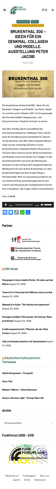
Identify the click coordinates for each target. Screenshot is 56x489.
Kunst (35, 21)
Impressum (40, 479)
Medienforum (12, 475)
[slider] (48, 204)
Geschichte (23, 21)
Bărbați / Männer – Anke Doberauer (19, 389)
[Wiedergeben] (5, 204)
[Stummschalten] (42, 204)
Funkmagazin (29, 475)
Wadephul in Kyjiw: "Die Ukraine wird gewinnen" (26, 304)
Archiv (27, 479)
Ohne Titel (7, 381)
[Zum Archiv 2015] (28, 453)
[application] (28, 205)
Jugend (16, 479)
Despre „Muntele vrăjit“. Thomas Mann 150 (23, 397)
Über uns (44, 475)
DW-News (11, 269)
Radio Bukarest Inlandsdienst (28, 25)
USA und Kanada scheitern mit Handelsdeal (23, 341)
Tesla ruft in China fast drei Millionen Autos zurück (27, 292)
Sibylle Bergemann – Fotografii (17, 373)
